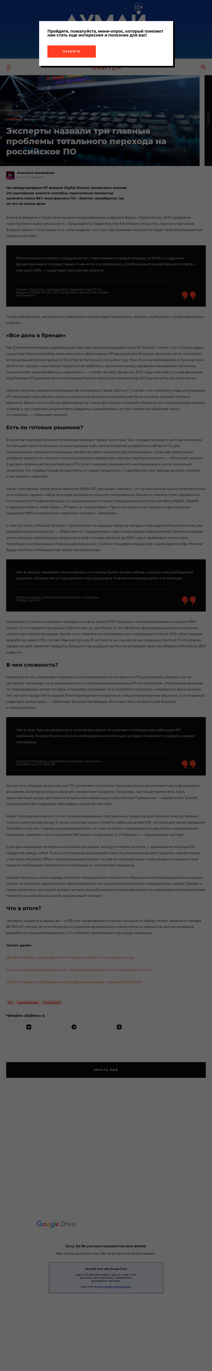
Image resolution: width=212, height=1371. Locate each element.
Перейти (72, 51)
